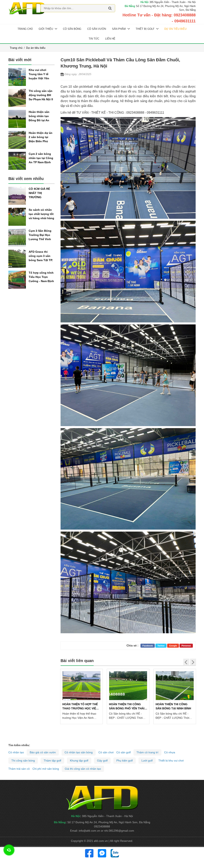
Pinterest (186, 645)
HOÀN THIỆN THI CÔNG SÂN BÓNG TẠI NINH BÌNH (173, 706)
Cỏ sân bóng (72, 28)
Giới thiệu (46, 28)
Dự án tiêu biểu (175, 28)
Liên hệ (110, 38)
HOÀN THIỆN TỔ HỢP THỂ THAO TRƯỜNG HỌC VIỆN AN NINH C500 (80, 707)
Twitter (161, 645)
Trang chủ (25, 28)
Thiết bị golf (145, 28)
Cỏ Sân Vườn (96, 28)
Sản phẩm (119, 28)
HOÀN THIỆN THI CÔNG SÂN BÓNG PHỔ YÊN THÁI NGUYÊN (126, 707)
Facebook (147, 645)
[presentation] (186, 662)
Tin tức (94, 38)
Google (173, 645)
